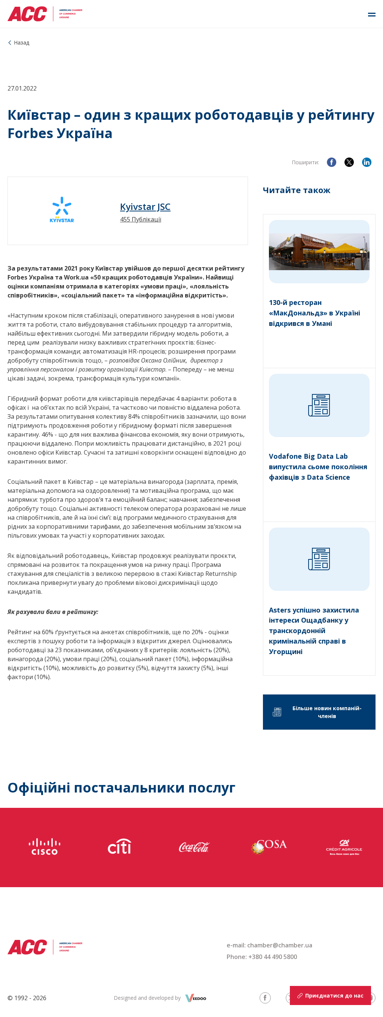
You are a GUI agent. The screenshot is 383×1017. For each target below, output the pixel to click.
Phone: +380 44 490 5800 (262, 957)
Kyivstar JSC (145, 206)
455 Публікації (140, 219)
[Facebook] (331, 162)
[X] (349, 162)
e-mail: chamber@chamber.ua (269, 945)
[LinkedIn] (367, 162)
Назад (21, 42)
